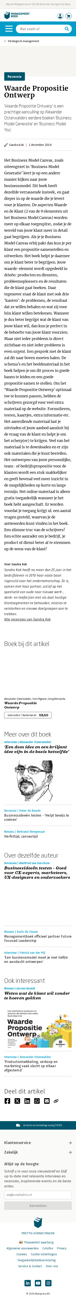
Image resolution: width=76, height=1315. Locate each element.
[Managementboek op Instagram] (48, 1283)
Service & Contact (30, 1266)
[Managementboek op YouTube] (38, 1283)
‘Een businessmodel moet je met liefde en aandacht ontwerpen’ (36, 959)
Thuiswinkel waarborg (38, 1242)
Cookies (21, 1254)
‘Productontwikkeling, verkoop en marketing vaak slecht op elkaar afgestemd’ (31, 1066)
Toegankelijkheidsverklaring (36, 1260)
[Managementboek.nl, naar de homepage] (17, 18)
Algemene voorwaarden (23, 1248)
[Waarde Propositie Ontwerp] (19, 671)
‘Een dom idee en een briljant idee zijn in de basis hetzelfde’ (36, 749)
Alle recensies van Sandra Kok (27, 619)
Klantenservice (17, 1142)
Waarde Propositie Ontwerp (20, 705)
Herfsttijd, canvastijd (21, 836)
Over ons (52, 1266)
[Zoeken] (67, 29)
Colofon (47, 1248)
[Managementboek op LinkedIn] (27, 1283)
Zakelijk (11, 1152)
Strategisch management (23, 41)
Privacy (61, 1248)
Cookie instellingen (44, 1254)
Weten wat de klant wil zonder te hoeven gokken (37, 996)
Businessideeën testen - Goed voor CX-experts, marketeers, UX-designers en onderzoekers (37, 873)
